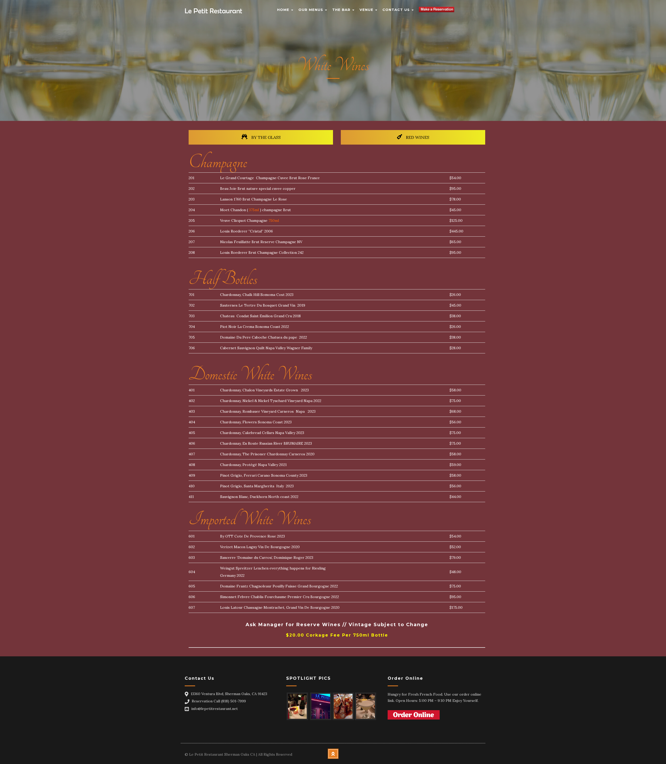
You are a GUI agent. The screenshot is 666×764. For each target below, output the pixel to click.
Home (284, 10)
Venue (367, 10)
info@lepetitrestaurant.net (214, 708)
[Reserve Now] (436, 7)
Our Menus (311, 10)
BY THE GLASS (265, 137)
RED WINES (417, 137)
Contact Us (396, 10)
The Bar (342, 10)
